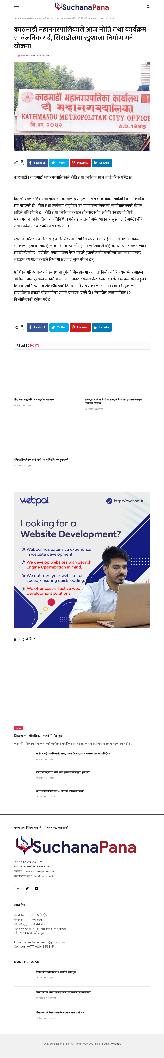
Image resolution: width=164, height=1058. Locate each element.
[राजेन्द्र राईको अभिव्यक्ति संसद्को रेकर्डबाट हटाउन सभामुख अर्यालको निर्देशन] (117, 374)
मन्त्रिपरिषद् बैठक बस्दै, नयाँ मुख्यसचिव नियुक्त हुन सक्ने (41, 459)
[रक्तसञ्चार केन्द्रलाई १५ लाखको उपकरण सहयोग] (23, 795)
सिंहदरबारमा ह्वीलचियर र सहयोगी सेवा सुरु (34, 399)
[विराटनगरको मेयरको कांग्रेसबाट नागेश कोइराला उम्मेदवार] (23, 997)
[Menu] (16, 6)
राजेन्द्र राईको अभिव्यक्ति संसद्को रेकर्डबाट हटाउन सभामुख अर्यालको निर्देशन (113, 401)
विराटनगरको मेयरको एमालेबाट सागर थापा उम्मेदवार (60, 1012)
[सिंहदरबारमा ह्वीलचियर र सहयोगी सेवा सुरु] (46, 374)
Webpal (115, 1043)
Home (17, 18)
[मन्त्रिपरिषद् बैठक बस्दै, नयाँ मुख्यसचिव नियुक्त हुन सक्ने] (46, 435)
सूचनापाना (21, 55)
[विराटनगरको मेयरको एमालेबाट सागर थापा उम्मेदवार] (23, 1017)
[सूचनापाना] (82, 6)
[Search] (148, 6)
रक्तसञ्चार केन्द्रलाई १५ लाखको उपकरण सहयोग (60, 791)
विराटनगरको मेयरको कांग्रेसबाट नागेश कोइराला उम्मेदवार (63, 992)
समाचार (18, 728)
